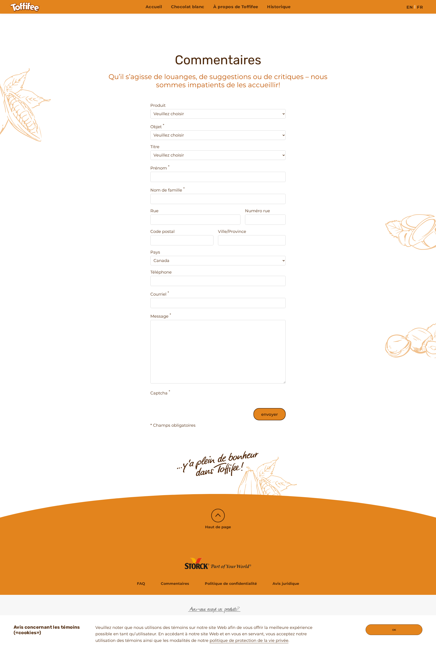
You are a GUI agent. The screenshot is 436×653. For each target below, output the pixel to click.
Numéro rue (257, 210)
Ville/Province (232, 231)
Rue (154, 210)
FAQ (141, 583)
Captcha (160, 392)
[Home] (25, 7)
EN (409, 7)
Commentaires (175, 583)
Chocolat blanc (187, 6)
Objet (157, 126)
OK (394, 629)
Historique (278, 6)
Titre (154, 146)
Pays (155, 252)
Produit (158, 105)
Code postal (162, 231)
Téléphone (161, 272)
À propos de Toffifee (235, 6)
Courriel (159, 294)
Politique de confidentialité (231, 583)
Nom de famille (167, 190)
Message (160, 316)
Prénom (159, 167)
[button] (218, 519)
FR (420, 7)
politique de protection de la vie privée (249, 640)
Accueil (154, 6)
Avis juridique (285, 583)
